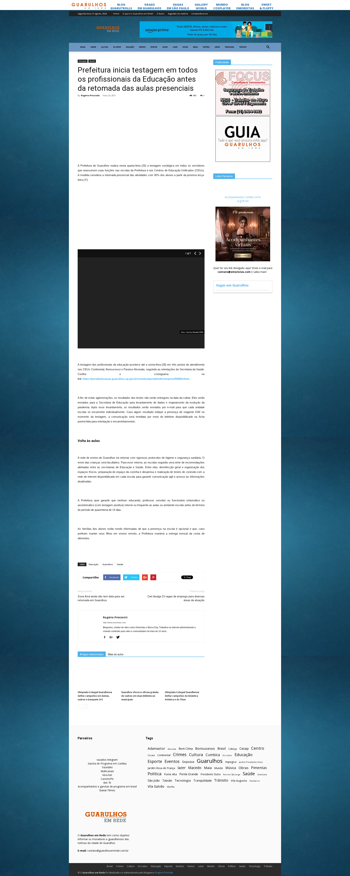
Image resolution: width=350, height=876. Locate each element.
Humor (165, 47)
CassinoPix (107, 779)
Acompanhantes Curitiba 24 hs (243, 197)
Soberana (262, 774)
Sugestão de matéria (178, 13)
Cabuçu (232, 748)
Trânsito (242, 47)
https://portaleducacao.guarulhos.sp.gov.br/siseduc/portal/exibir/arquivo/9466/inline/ (135, 378)
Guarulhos (107, 564)
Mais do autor (116, 654)
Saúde (217, 47)
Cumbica (213, 755)
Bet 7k (107, 782)
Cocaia (151, 755)
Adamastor (156, 748)
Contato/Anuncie (199, 13)
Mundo (185, 47)
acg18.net (243, 201)
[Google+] (113, 637)
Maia (208, 768)
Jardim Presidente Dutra (251, 762)
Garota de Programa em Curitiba (107, 763)
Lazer (175, 47)
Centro (257, 748)
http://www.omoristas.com (114, 622)
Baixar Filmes (107, 790)
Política (206, 47)
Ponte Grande (188, 774)
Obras (195, 47)
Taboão (167, 781)
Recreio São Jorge (231, 774)
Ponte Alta (170, 774)
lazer (182, 768)
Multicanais (107, 771)
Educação (130, 47)
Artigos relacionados (92, 654)
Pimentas (259, 768)
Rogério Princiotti (90, 95)
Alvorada (172, 749)
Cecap (244, 748)
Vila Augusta (239, 780)
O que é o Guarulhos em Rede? (138, 13)
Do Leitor (117, 47)
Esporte (142, 47)
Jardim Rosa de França (161, 768)
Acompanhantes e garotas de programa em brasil (107, 786)
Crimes (93, 47)
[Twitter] (119, 637)
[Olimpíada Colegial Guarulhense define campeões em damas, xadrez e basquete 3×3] (97, 675)
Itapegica (230, 762)
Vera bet (107, 775)
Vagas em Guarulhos (232, 285)
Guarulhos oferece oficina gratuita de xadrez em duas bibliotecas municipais (139, 696)
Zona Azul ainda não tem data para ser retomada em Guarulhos (101, 598)
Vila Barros (254, 780)
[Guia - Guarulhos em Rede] (242, 161)
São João (154, 780)
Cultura (104, 47)
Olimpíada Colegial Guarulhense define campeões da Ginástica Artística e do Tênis (182, 696)
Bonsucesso (205, 748)
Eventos (154, 47)
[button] (268, 47)
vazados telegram (107, 759)
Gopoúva (188, 762)
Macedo (194, 768)
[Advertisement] (141, 126)
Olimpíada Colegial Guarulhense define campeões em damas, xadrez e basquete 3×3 (95, 696)
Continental (163, 755)
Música (230, 768)
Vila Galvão (156, 786)
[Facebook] (106, 637)
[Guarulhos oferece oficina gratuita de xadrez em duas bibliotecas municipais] (141, 675)
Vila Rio (171, 786)
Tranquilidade (202, 781)
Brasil (82, 47)
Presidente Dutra (211, 774)
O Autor (160, 13)
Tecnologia (229, 47)
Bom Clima (186, 749)
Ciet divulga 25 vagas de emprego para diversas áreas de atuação (176, 598)
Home (116, 13)
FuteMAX (107, 767)
